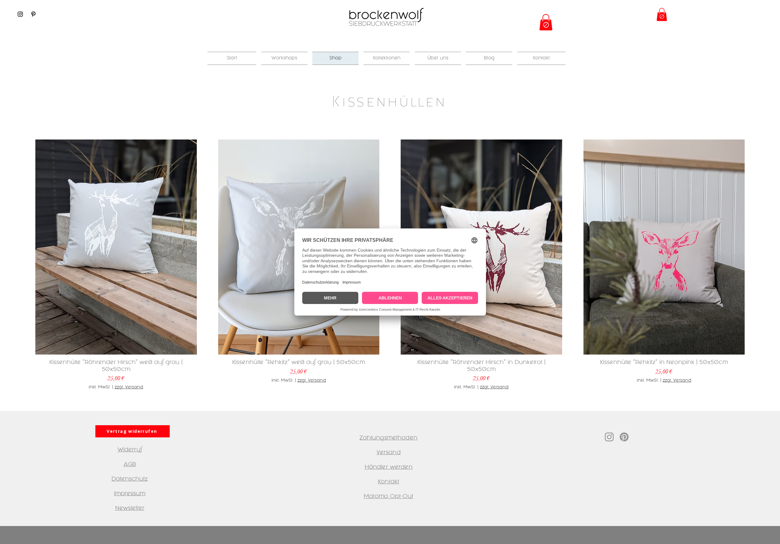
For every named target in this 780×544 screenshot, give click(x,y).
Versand (389, 453)
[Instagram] (20, 14)
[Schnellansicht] (116, 247)
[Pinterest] (33, 14)
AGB (130, 465)
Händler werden (389, 467)
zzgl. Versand (129, 387)
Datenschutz (130, 479)
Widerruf (130, 450)
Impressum (129, 494)
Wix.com (416, 536)
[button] (546, 22)
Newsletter (129, 508)
